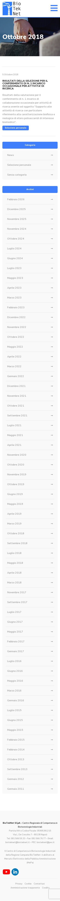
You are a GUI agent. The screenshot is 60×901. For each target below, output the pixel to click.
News (10, 155)
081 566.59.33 (18, 838)
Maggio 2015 (15, 730)
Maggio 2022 (15, 347)
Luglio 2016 (14, 661)
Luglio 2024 (14, 248)
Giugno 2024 (15, 258)
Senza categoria (17, 175)
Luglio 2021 (14, 425)
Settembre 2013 (17, 769)
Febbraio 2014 (15, 749)
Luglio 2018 (14, 553)
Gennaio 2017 (15, 651)
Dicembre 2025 (16, 209)
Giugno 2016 (15, 671)
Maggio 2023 (15, 278)
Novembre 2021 (16, 396)
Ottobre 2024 (15, 238)
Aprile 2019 (14, 514)
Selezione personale (15, 127)
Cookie (28, 883)
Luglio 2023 (14, 268)
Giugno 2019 (15, 494)
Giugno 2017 (15, 622)
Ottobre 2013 (15, 759)
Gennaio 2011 (15, 789)
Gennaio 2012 (15, 779)
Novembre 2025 (16, 219)
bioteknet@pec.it (46, 842)
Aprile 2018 (14, 573)
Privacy (18, 883)
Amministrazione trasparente (25, 887)
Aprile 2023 (14, 288)
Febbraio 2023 (15, 307)
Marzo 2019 (14, 523)
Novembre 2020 (16, 455)
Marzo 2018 (14, 582)
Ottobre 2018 (15, 533)
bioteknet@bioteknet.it (17, 842)
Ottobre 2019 (15, 484)
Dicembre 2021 (16, 386)
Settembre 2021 (17, 415)
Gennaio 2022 (15, 376)
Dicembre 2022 (16, 317)
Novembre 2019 (16, 474)
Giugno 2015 (15, 720)
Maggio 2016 (15, 681)
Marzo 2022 (14, 366)
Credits (46, 887)
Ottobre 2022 (15, 337)
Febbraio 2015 (15, 740)
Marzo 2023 (14, 297)
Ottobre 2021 (15, 405)
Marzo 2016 (14, 690)
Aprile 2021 (14, 445)
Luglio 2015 (14, 710)
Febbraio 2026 (15, 199)
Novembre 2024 (16, 229)
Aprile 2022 (14, 356)
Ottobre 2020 (15, 464)
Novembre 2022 (16, 327)
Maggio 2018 (15, 563)
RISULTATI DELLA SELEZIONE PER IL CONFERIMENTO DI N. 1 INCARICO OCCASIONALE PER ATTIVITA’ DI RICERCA (25, 84)
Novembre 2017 (16, 592)
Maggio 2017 (15, 631)
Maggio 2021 (15, 435)
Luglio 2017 (14, 612)
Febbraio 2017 (15, 641)
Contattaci (39, 883)
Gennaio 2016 (15, 700)
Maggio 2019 (15, 504)
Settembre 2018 (17, 543)
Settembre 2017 (17, 602)
